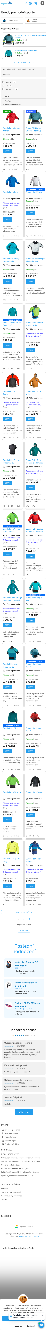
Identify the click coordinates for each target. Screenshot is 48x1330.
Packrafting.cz (10, 1137)
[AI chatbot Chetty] (41, 1325)
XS (27, 236)
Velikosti (4, 1188)
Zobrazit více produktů (23, 62)
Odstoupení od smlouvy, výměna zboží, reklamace (20, 1158)
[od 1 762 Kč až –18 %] (12, 717)
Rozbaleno (11, 89)
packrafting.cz (10, 1140)
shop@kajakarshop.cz (13, 1130)
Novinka (10, 82)
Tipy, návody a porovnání (11, 1192)
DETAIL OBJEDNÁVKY (10, 1154)
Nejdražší (32, 69)
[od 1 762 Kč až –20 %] (12, 312)
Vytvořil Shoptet (26, 1226)
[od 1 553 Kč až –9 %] (12, 518)
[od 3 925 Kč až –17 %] (35, 587)
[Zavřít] (42, 1315)
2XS (4, 169)
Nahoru (25, 930)
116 (4, 300)
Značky (4, 1199)
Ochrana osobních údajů (10, 1165)
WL (33, 506)
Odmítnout (31, 1326)
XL (38, 836)
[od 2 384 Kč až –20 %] (35, 181)
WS (27, 575)
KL (14, 575)
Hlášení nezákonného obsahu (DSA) (15, 1168)
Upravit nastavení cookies (28, 1236)
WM (27, 169)
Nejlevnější (22, 69)
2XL (30, 368)
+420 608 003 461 (12, 1133)
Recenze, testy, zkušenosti (11, 1196)
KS (4, 575)
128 (9, 300)
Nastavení (18, 1326)
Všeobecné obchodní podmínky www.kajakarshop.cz (21, 1161)
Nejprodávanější (8, 69)
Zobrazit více (24, 1112)
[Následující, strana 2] (24, 919)
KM (9, 575)
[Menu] (42, 3)
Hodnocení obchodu (24, 1030)
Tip (8, 86)
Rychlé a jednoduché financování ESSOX (17, 1176)
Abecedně (6, 74)
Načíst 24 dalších (24, 912)
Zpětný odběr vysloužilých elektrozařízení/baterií (20, 1172)
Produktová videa (12, 1144)
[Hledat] (25, 3)
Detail (7, 151)
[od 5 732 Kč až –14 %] (35, 653)
